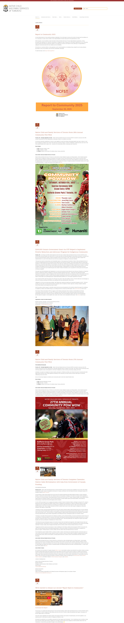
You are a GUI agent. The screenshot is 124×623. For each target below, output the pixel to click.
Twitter (52, 556)
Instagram (60, 556)
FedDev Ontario (46, 492)
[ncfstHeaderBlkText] (16, 3)
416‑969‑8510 (71, 0)
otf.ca (79, 295)
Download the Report (41, 608)
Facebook (56, 556)
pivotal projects (77, 555)
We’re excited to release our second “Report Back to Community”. (59, 588)
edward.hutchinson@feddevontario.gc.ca (43, 572)
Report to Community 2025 (45, 34)
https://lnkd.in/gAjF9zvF (49, 50)
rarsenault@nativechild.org (46, 304)
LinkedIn (66, 556)
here (61, 162)
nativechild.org (78, 288)
